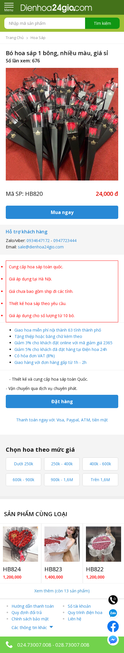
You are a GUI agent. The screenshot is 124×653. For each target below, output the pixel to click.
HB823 (53, 569)
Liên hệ (74, 619)
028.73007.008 (72, 644)
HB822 (95, 569)
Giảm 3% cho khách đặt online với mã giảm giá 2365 (63, 342)
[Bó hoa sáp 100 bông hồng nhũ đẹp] (62, 544)
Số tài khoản (79, 606)
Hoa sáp (38, 37)
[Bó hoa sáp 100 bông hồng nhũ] (103, 544)
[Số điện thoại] (113, 599)
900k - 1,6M (62, 479)
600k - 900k (23, 479)
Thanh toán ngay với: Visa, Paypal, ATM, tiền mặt (62, 420)
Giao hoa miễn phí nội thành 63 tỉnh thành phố (57, 330)
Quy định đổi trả (27, 612)
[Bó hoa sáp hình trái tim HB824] (20, 544)
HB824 (11, 569)
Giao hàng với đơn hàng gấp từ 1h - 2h (50, 362)
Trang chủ (15, 37)
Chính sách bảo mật (30, 619)
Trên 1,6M (100, 479)
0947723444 (64, 240)
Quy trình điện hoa (85, 612)
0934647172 (38, 240)
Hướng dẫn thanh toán (33, 606)
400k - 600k (100, 463)
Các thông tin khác (29, 627)
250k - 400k (62, 463)
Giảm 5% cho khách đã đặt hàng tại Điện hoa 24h (60, 349)
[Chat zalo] (113, 612)
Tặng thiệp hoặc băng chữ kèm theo (48, 336)
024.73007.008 (34, 644)
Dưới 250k (23, 463)
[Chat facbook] (113, 626)
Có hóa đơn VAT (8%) (34, 355)
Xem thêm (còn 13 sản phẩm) (62, 591)
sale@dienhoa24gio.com (41, 247)
